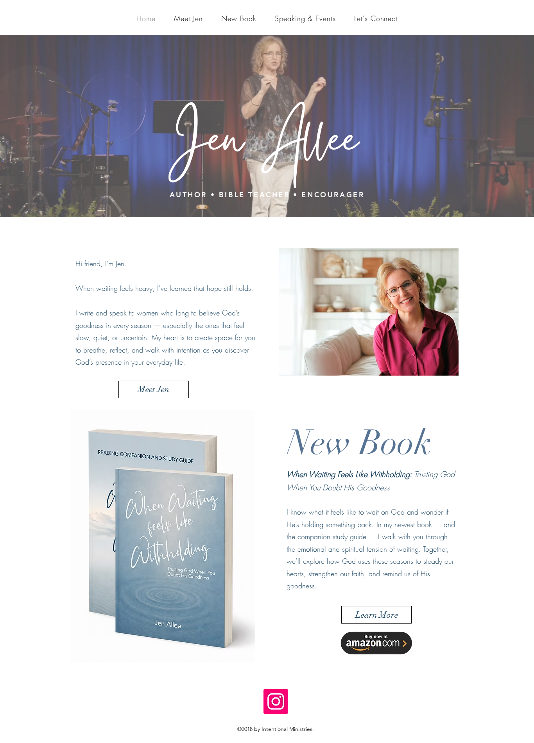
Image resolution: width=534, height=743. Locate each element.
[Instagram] (275, 701)
